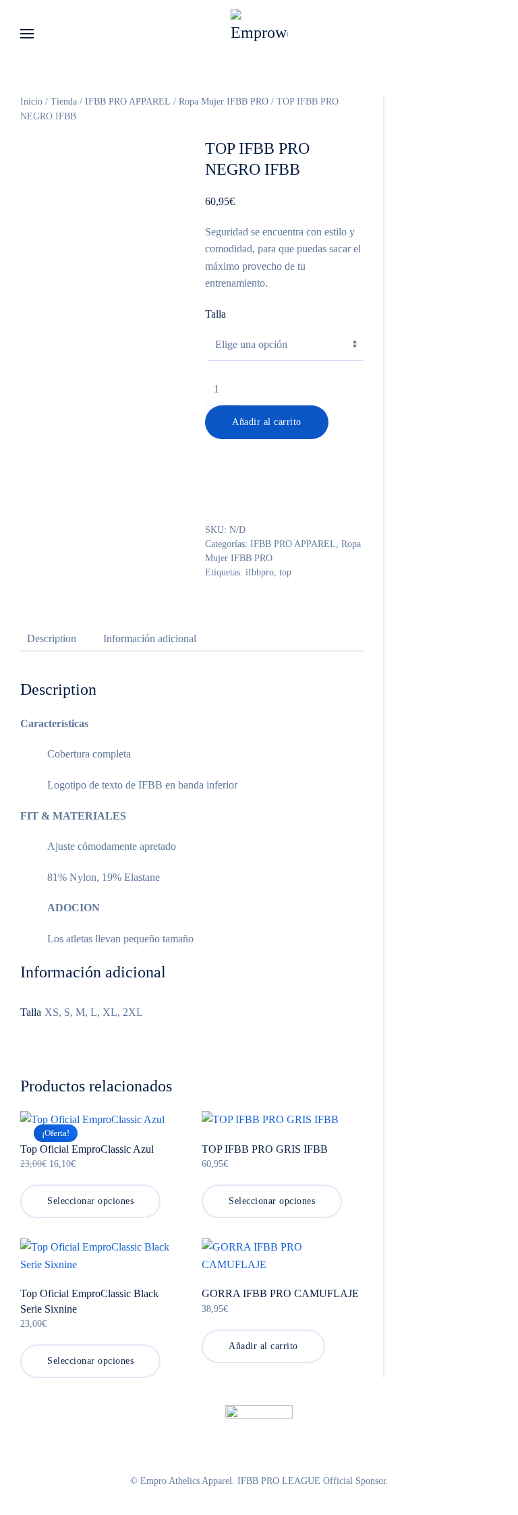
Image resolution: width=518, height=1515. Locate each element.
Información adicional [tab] (149, 638)
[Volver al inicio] (259, 33)
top (285, 572)
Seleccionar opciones (90, 1201)
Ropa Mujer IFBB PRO (223, 101)
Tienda (64, 101)
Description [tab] (51, 638)
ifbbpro (260, 572)
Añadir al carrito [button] (263, 1346)
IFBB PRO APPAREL (128, 101)
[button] (27, 33)
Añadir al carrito (266, 422)
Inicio (31, 101)
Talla (215, 314)
